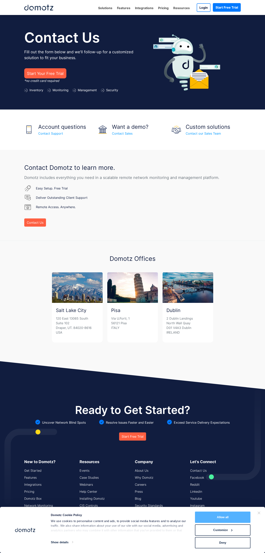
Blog (138, 498)
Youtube (196, 498)
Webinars (86, 484)
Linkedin (196, 491)
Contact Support (50, 133)
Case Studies (89, 477)
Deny (222, 542)
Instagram (197, 505)
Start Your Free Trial (45, 73)
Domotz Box (33, 498)
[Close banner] (259, 513)
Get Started (33, 470)
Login (203, 7)
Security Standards (149, 505)
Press (139, 491)
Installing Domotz (92, 498)
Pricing (163, 8)
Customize (220, 530)
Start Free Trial (227, 7)
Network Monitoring (38, 505)
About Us (141, 470)
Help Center (88, 491)
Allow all (223, 517)
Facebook (197, 477)
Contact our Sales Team (203, 133)
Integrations (144, 8)
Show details (59, 542)
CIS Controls (89, 505)
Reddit (195, 484)
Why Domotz (144, 477)
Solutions (105, 8)
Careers (140, 484)
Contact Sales (122, 133)
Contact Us (35, 222)
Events (84, 470)
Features (30, 477)
